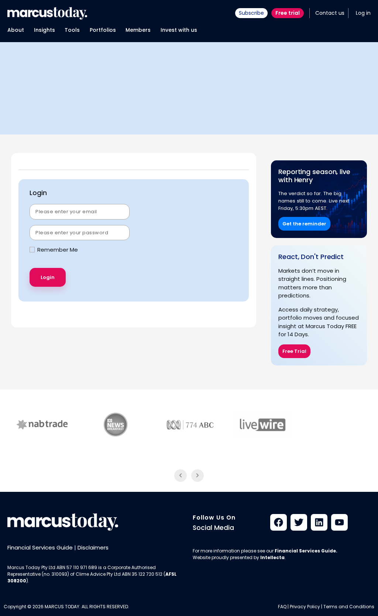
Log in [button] (363, 13)
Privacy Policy (305, 606)
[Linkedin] (319, 522)
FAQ (282, 606)
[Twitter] (299, 522)
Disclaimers (93, 547)
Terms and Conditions (348, 606)
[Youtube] (339, 522)
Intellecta (272, 557)
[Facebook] (278, 522)
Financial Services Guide (40, 547)
